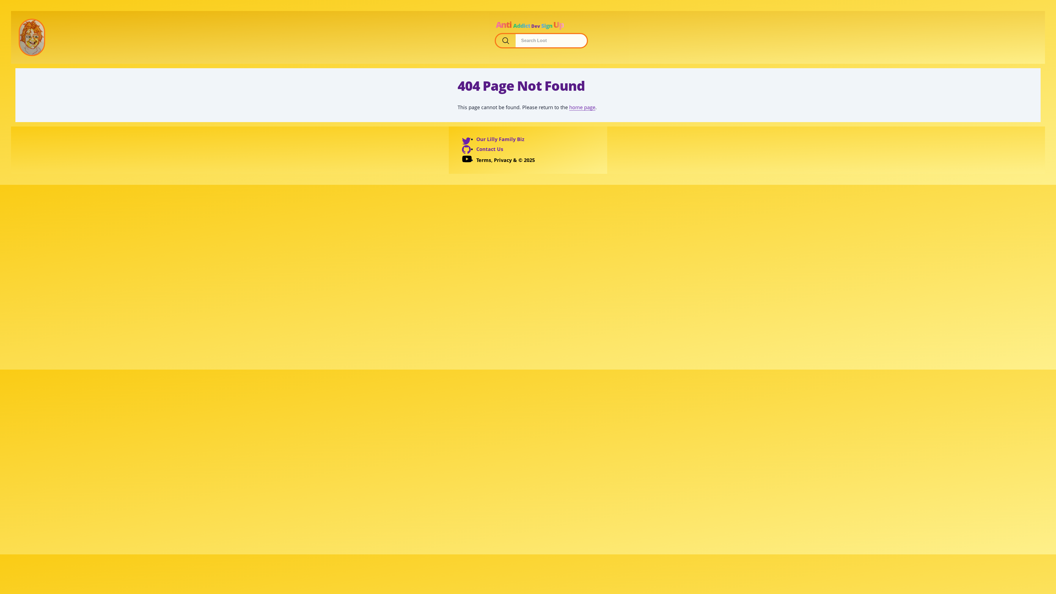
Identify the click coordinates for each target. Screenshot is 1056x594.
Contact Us (489, 149)
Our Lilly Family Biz (500, 139)
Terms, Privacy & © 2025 (505, 160)
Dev (535, 26)
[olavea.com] (32, 37)
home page (582, 107)
